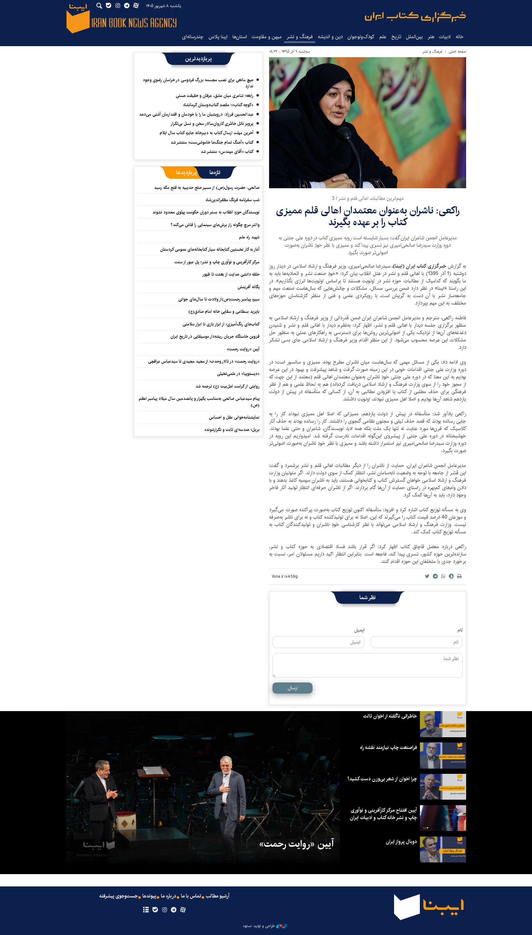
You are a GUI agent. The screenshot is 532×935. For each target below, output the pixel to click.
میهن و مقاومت (267, 37)
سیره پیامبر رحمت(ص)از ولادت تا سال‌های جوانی (219, 299)
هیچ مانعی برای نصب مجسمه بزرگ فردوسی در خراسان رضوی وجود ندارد (198, 83)
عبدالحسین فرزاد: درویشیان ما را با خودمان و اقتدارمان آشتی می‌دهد (196, 114)
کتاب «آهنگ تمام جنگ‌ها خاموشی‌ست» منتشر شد (212, 142)
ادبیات (445, 37)
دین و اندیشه (330, 37)
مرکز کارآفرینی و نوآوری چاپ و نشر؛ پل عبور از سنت (217, 262)
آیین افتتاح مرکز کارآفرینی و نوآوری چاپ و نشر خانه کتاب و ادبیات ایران (383, 814)
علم (382, 37)
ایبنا (415, 17)
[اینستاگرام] (164, 910)
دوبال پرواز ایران (401, 842)
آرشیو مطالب (217, 896)
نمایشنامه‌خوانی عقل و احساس (234, 417)
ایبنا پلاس (218, 37)
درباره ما (168, 896)
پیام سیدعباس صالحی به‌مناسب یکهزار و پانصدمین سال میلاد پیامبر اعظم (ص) (199, 401)
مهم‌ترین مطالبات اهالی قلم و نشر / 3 (368, 198)
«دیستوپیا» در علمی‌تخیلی (238, 373)
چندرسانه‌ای (193, 37)
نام (460, 630)
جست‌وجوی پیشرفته (118, 896)
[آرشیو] (146, 910)
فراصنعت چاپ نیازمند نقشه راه (388, 747)
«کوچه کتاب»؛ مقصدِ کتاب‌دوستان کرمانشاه (218, 104)
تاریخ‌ (396, 37)
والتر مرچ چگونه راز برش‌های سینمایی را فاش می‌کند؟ (215, 224)
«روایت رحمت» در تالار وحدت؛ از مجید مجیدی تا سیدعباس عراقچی (204, 361)
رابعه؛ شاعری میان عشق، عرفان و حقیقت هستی (214, 95)
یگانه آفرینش (248, 287)
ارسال (293, 688)
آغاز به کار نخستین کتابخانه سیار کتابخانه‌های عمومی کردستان (210, 249)
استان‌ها (239, 37)
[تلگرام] (174, 910)
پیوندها (149, 896)
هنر (431, 37)
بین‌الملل (414, 37)
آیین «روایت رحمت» (243, 349)
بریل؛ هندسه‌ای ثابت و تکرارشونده (232, 429)
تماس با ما (191, 896)
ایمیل (359, 630)
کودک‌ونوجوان (361, 37)
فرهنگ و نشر (300, 37)
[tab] (215, 172)
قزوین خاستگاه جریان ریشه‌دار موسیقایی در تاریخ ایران (215, 336)
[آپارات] (183, 910)
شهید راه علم (249, 237)
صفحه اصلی (457, 51)
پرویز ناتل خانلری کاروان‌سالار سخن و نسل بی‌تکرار (212, 123)
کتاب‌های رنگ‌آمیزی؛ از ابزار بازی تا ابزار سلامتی (221, 324)
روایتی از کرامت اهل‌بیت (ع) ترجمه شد (227, 386)
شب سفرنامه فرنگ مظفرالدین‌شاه (233, 200)
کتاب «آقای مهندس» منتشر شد (227, 151)
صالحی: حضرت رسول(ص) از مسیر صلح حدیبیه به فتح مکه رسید (207, 187)
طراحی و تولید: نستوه (259, 926)
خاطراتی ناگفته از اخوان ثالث (390, 716)
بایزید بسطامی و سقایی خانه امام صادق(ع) (224, 311)
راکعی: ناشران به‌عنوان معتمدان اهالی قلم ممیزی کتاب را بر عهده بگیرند (368, 216)
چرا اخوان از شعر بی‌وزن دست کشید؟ (382, 779)
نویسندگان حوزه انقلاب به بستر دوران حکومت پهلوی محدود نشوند (206, 212)
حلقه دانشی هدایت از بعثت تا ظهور (231, 274)
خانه (460, 37)
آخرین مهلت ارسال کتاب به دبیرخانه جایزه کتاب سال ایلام (206, 132)
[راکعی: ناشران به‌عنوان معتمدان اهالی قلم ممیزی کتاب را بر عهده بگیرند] (367, 122)
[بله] (155, 910)
